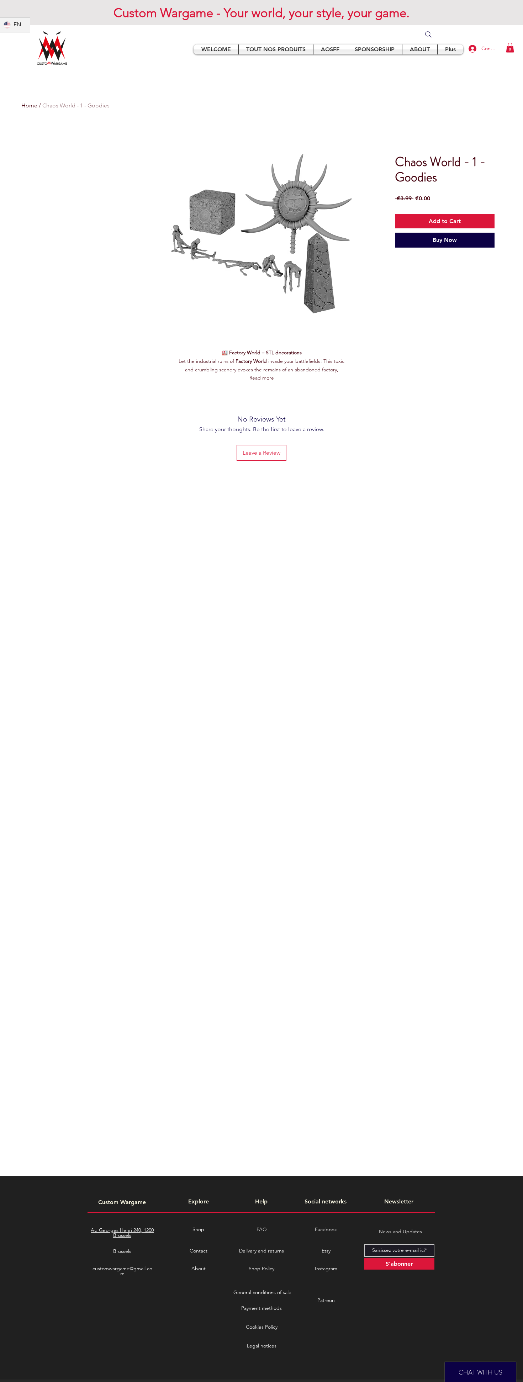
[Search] (428, 34)
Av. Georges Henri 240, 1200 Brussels (122, 1232)
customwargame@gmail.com (122, 1271)
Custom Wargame (122, 1202)
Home (29, 105)
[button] (510, 47)
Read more (261, 378)
